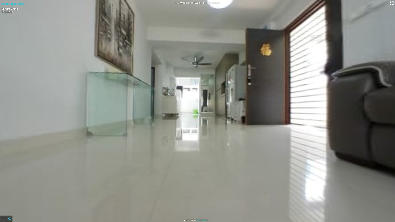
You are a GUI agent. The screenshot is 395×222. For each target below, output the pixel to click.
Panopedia (202, 220)
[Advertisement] (197, 211)
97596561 (7, 12)
